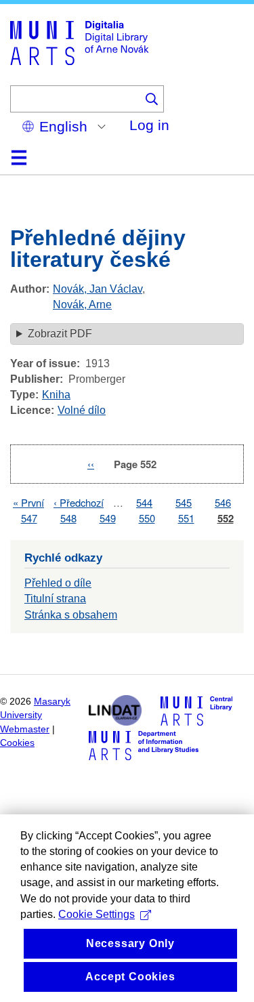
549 (108, 518)
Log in (149, 125)
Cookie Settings (96, 914)
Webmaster (24, 729)
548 (68, 518)
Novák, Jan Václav (97, 289)
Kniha (56, 394)
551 (186, 518)
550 (147, 518)
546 (223, 502)
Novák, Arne (82, 304)
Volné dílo (82, 410)
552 (225, 519)
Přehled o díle (57, 583)
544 (144, 502)
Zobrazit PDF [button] (60, 333)
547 (29, 518)
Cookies (17, 743)
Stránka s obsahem (70, 615)
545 (183, 502)
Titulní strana (55, 598)
